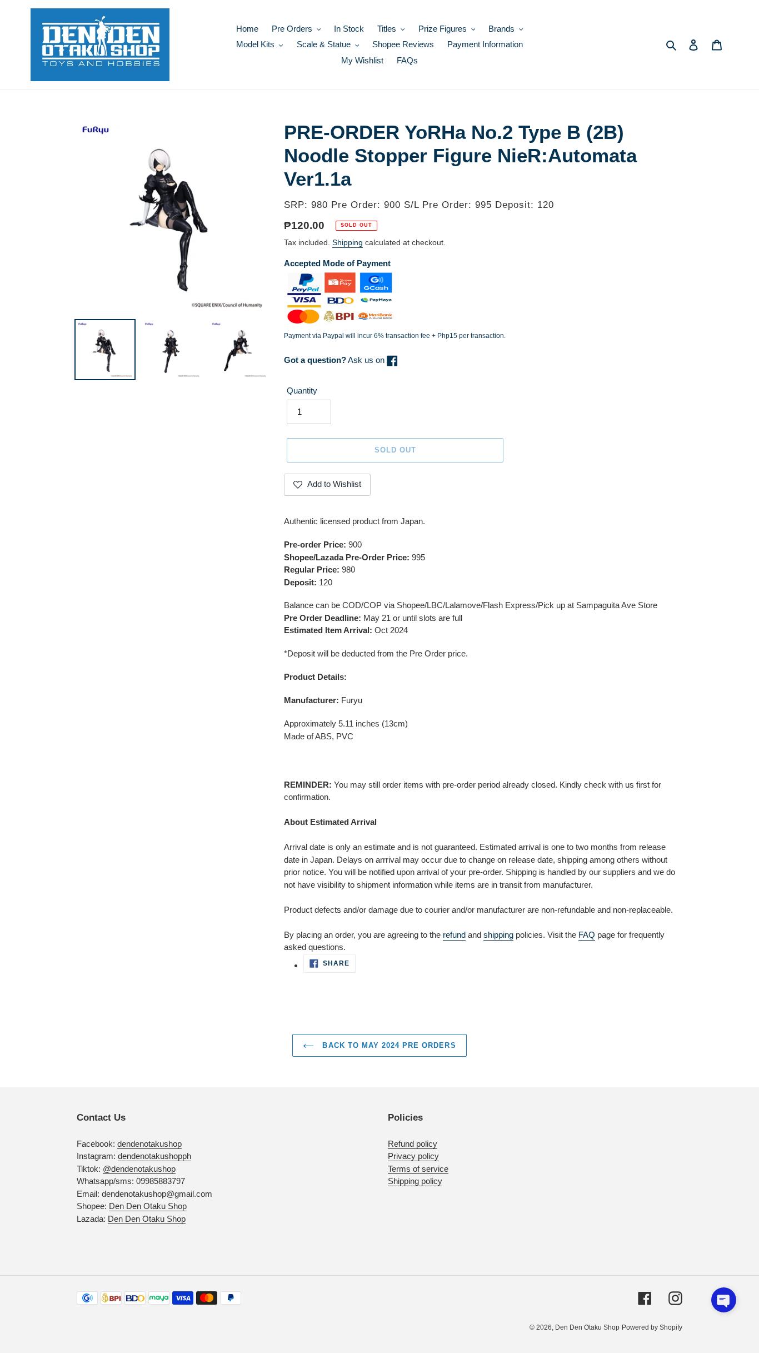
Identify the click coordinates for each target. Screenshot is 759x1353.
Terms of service (418, 1168)
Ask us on (335, 360)
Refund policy (412, 1143)
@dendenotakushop (139, 1168)
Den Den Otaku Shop (148, 1206)
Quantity (302, 390)
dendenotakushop (149, 1143)
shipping (498, 934)
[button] (723, 1299)
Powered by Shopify (652, 1327)
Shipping (347, 242)
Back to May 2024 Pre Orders (387, 1045)
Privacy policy (413, 1156)
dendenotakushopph (154, 1156)
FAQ (586, 934)
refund (454, 934)
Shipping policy (415, 1181)
